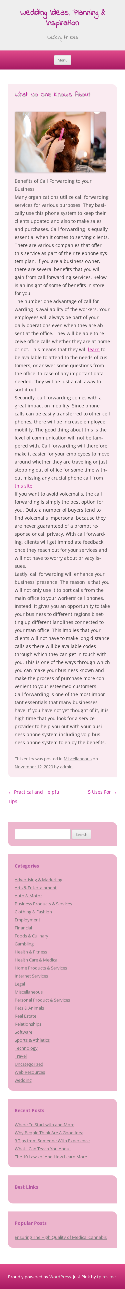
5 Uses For (102, 792)
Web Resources (30, 1072)
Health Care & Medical (36, 960)
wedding (23, 1080)
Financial (23, 928)
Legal (20, 984)
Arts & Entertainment (36, 888)
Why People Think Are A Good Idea (49, 1133)
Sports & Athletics (32, 1040)
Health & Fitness (31, 952)
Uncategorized (29, 1064)
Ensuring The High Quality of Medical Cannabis (61, 1237)
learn (94, 349)
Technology (26, 1048)
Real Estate (25, 1016)
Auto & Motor (28, 896)
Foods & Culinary (31, 936)
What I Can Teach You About (43, 1149)
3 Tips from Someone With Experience (52, 1141)
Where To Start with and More (44, 1125)
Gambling (24, 944)
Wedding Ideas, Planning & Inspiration (62, 18)
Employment (27, 920)
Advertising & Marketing (38, 880)
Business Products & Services (43, 904)
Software (23, 1032)
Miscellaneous (78, 759)
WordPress (60, 1277)
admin (66, 767)
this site (23, 486)
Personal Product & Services (42, 1000)
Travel (21, 1056)
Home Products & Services (41, 968)
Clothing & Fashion (33, 912)
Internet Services (31, 976)
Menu (63, 59)
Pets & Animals (29, 1008)
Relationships (28, 1024)
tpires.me (106, 1277)
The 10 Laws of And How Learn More (51, 1157)
